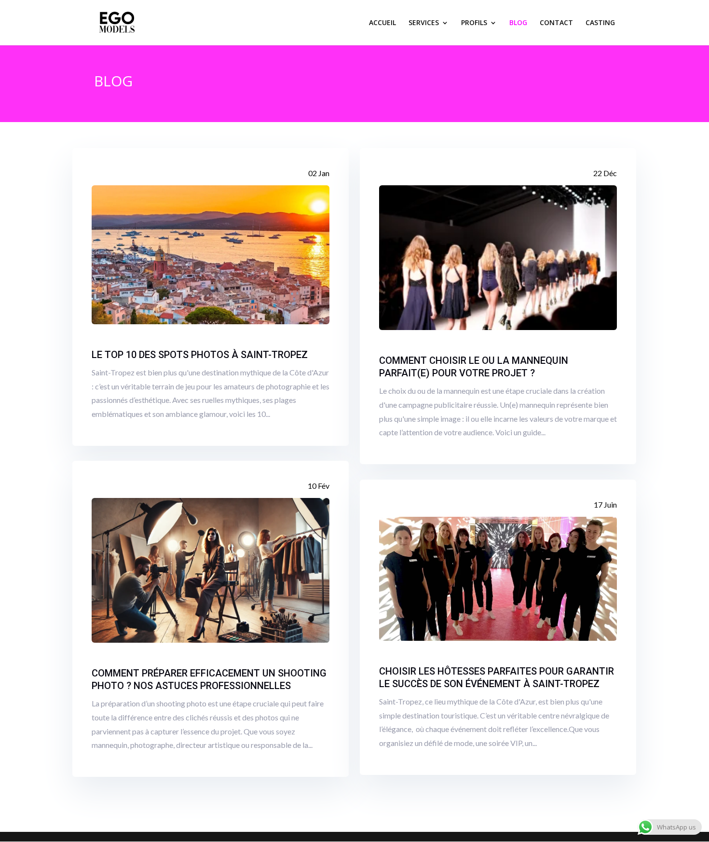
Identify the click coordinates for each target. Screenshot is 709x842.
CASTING (600, 23)
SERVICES (424, 23)
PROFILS (474, 23)
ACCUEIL (382, 23)
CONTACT (556, 23)
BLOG (518, 23)
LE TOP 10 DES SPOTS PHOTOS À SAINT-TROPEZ (200, 354)
